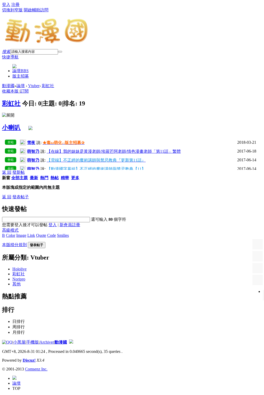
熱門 (44, 178)
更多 (75, 178)
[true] (60, 51)
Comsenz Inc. (36, 369)
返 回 (6, 172)
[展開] (8, 115)
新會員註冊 (70, 225)
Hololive (19, 269)
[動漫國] (46, 42)
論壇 (20, 71)
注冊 (15, 4)
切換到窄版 (12, 10)
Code (51, 235)
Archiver (46, 342)
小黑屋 (19, 342)
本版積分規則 (14, 244)
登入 (6, 4)
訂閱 (24, 91)
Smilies (63, 235)
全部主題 (19, 178)
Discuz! (29, 360)
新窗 (6, 178)
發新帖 (18, 172)
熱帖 (55, 178)
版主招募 (20, 76)
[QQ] (7, 342)
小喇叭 (11, 127)
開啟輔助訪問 (36, 10)
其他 (16, 284)
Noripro (18, 279)
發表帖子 (20, 197)
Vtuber (33, 85)
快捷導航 (10, 57)
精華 (65, 178)
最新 (34, 178)
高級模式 (10, 230)
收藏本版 (11, 91)
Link (31, 235)
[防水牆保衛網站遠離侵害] (71, 342)
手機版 (32, 342)
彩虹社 (48, 85)
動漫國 (8, 85)
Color (10, 235)
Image (21, 235)
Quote (41, 235)
